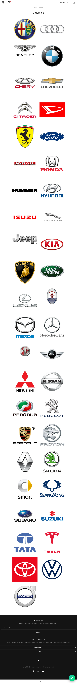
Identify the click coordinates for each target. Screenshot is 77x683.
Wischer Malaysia (9, 2)
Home (35, 7)
